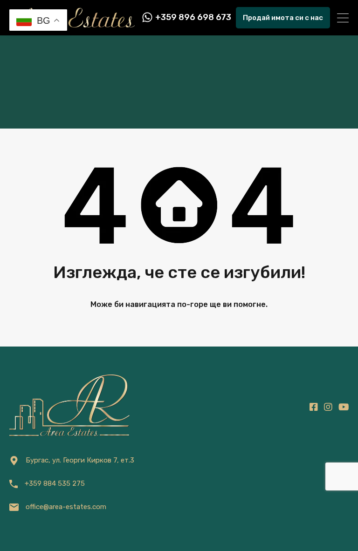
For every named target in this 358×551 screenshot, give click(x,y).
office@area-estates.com (66, 507)
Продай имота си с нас (283, 18)
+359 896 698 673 (193, 17)
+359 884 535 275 (55, 483)
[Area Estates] (72, 23)
